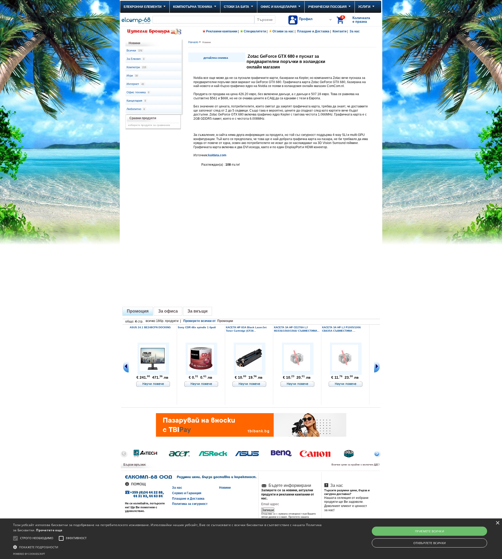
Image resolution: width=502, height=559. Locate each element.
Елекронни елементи (143, 7)
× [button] (497, 523)
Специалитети (255, 31)
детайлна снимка (215, 57)
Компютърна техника (192, 7)
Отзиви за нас (283, 31)
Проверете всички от (208, 321)
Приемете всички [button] (429, 531)
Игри (132, 75)
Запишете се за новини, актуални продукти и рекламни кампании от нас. (287, 494)
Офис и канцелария (278, 7)
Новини (225, 487)
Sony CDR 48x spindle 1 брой (197, 327)
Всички (134, 50)
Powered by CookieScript (29, 554)
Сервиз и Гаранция (186, 493)
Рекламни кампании (221, 31)
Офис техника (138, 92)
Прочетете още (49, 530)
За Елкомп (135, 58)
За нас (355, 31)
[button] (167, 546)
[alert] (251, 538)
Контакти (339, 31)
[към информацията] (153, 384)
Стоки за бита (236, 7)
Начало (193, 42)
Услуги (364, 7)
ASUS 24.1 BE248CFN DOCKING (150, 327)
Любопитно (136, 109)
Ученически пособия (327, 7)
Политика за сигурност (190, 504)
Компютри (136, 67)
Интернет (135, 83)
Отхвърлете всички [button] (429, 543)
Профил (305, 19)
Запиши (268, 510)
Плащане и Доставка (313, 31)
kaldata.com (217, 155)
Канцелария (136, 100)
